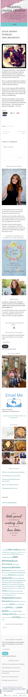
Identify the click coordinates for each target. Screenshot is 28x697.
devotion (16, 567)
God (4, 591)
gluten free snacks (13, 586)
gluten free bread (6, 580)
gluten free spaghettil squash (19, 588)
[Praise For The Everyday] (20, 458)
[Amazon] (14, 328)
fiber (7, 575)
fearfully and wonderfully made (17, 572)
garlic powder (20, 575)
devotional (6, 570)
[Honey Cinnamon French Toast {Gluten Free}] (20, 445)
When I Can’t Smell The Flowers (10, 484)
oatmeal (16, 604)
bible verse (22, 550)
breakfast (4, 552)
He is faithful (7, 595)
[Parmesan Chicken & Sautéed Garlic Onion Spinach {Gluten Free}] (8, 445)
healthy (12, 593)
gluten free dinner (12, 582)
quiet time (11, 611)
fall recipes (6, 572)
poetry (9, 607)
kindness (18, 598)
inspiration (8, 597)
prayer (5, 611)
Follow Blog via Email (14, 332)
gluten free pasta (9, 584)
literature (6, 601)
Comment (19, 157)
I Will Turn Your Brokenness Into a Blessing (13, 472)
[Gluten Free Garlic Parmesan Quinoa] (20, 433)
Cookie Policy (10, 691)
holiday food (13, 595)
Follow (5, 346)
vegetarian (10, 617)
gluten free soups (9, 588)
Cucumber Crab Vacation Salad (6, 132)
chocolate (21, 554)
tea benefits (19, 614)
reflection (13, 614)
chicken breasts (7, 554)
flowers (11, 575)
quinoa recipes (17, 611)
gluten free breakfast (16, 580)
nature (12, 604)
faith (3, 572)
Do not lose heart (21, 570)
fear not (4, 575)
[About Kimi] (8, 433)
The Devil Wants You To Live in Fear (11, 475)
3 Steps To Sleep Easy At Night (22, 132)
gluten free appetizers (18, 578)
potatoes (14, 607)
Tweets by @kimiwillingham (9, 502)
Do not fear (14, 570)
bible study (13, 549)
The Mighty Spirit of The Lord (9, 488)
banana (3, 550)
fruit (15, 575)
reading (5, 614)
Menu (15, 24)
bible (6, 550)
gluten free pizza (17, 584)
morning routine (22, 601)
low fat (16, 601)
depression (6, 567)
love (12, 601)
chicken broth (15, 554)
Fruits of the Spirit (9, 126)
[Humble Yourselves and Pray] (8, 458)
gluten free (7, 578)
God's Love (9, 591)
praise (20, 607)
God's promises (16, 591)
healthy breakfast (17, 593)
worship (16, 617)
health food (7, 593)
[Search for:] (14, 627)
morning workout (5, 604)
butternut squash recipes (12, 552)
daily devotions (15, 564)
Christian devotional (7, 557)
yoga (21, 617)
